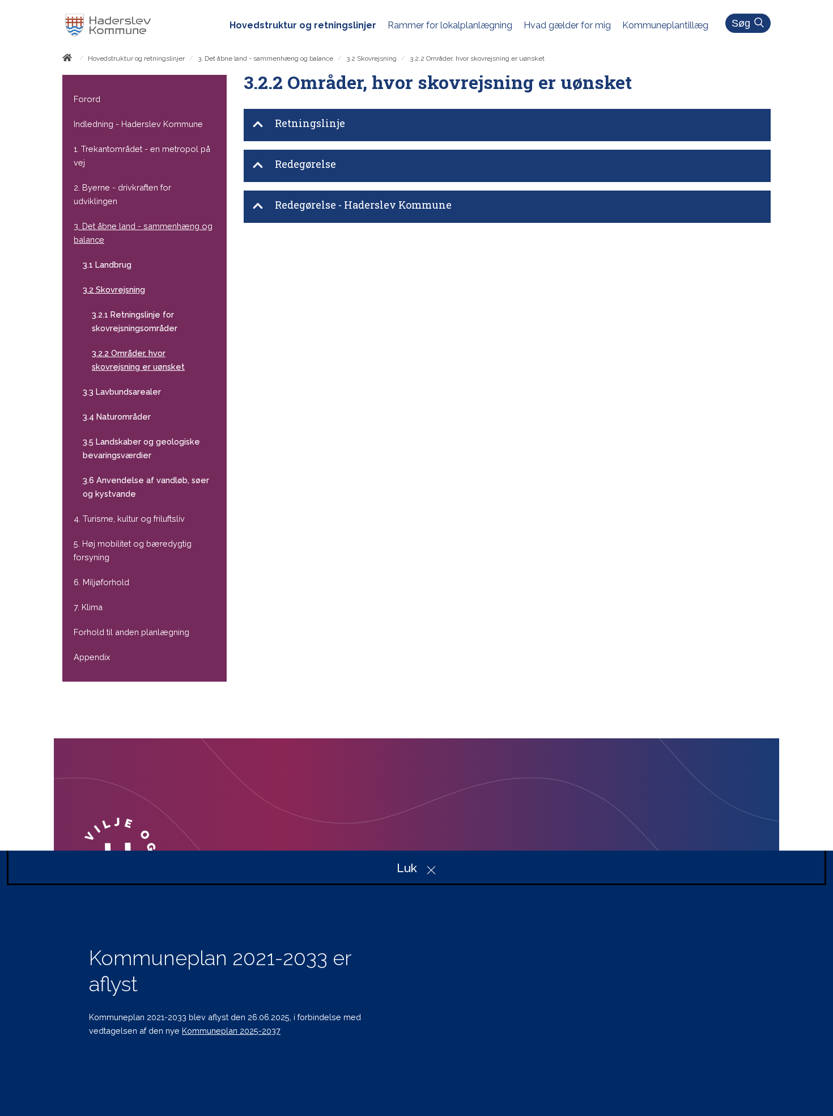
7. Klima (88, 607)
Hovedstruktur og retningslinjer (136, 58)
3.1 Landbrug (107, 264)
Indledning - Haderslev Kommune (138, 124)
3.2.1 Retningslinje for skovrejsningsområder (134, 321)
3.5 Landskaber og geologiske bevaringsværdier (141, 448)
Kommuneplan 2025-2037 (231, 1030)
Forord (87, 99)
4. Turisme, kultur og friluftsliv (129, 518)
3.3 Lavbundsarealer (122, 391)
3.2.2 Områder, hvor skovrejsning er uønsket (138, 359)
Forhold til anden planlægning (131, 632)
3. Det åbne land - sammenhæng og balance (265, 58)
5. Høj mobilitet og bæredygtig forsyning (133, 550)
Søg (741, 23)
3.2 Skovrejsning (371, 58)
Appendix (92, 657)
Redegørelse (305, 164)
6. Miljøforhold (101, 582)
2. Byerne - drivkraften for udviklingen (122, 194)
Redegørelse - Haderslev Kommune (363, 205)
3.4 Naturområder (117, 416)
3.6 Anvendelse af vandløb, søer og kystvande (146, 486)
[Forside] (69, 60)
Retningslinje (310, 123)
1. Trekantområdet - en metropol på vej (142, 155)
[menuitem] (309, 25)
